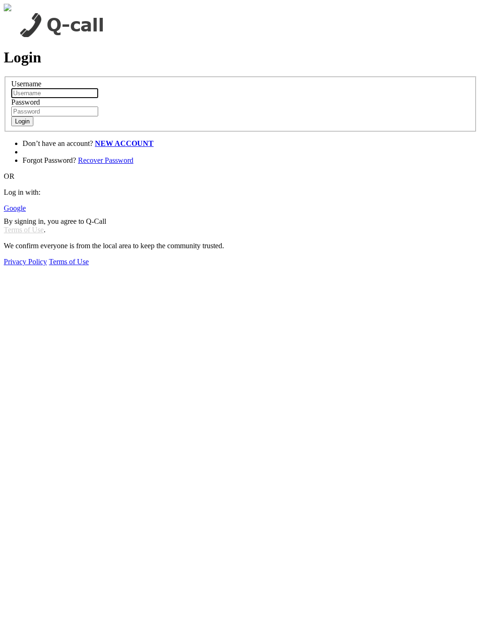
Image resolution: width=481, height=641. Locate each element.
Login (22, 121)
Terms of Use (24, 230)
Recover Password (105, 160)
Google (15, 208)
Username (26, 84)
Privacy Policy (25, 262)
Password (25, 102)
